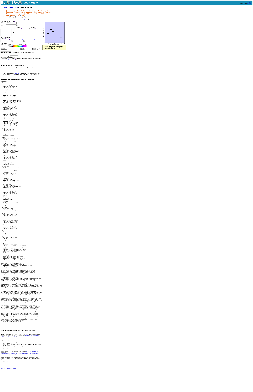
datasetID (28, 351)
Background (24, 19)
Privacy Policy (9, 368)
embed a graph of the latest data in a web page (23, 70)
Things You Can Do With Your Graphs (12, 65)
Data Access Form (33, 19)
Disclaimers (3, 368)
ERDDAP (4, 8)
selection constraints (11, 336)
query (38, 351)
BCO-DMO (249, 3)
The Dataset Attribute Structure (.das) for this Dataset (17, 79)
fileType (34, 351)
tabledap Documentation (14, 361)
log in (250, 2)
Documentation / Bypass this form (8, 59)
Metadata (19, 19)
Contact (14, 368)
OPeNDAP (27, 335)
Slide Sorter (17, 73)
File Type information (23, 56)
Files (38, 19)
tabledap (14, 8)
